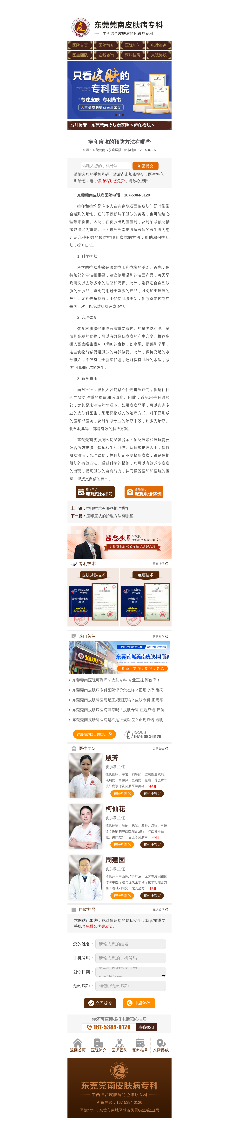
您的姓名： (83, 943)
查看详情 (158, 563)
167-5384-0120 (129, 1102)
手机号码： (83, 957)
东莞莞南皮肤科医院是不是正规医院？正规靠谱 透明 (117, 720)
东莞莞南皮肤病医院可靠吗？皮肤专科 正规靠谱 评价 (118, 710)
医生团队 (80, 55)
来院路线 (159, 55)
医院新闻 (132, 45)
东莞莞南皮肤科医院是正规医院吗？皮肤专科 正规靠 (117, 700)
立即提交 (103, 1003)
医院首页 (80, 45)
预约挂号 (132, 55)
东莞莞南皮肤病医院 (110, 125)
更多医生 (158, 748)
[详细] (151, 786)
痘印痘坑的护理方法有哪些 (109, 516)
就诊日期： (83, 971)
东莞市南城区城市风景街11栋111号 (129, 1110)
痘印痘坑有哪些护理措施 (107, 508)
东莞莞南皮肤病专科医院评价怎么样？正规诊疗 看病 (117, 690)
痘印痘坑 (142, 125)
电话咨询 (159, 45)
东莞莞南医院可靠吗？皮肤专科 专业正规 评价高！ (116, 680)
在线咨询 (106, 55)
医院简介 (106, 45)
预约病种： (83, 985)
